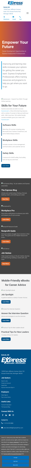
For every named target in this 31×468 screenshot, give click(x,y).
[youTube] (9, 415)
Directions (6, 19)
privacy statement (14, 442)
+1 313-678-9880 (8, 423)
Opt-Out (15, 461)
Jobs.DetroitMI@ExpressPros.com (13, 428)
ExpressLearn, (5, 111)
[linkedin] (6, 415)
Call (20, 19)
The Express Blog (5, 407)
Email (14, 19)
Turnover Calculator (6, 404)
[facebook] (2, 415)
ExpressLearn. (5, 119)
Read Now (5, 199)
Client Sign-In (4, 395)
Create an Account (6, 383)
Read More (5, 263)
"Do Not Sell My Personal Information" (12, 454)
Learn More (5, 165)
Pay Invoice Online (6, 397)
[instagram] (13, 415)
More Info (15, 465)
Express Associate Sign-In (7, 387)
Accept (15, 457)
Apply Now (4, 385)
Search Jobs (4, 381)
